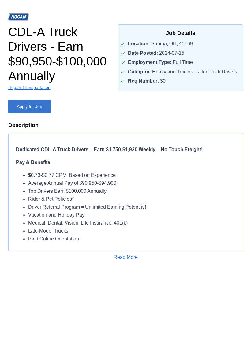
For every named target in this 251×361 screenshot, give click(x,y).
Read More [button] (126, 257)
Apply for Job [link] (29, 106)
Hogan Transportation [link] (29, 87)
